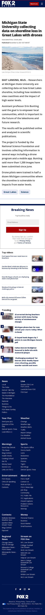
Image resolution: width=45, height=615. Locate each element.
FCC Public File (26, 495)
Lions (23, 453)
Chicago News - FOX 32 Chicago (8, 543)
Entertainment (9, 475)
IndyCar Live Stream (28, 558)
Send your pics (7, 421)
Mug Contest (7, 453)
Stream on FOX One (26, 538)
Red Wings (24, 467)
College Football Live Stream (27, 546)
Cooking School (8, 458)
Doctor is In (6, 467)
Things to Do (7, 407)
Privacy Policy (25, 241)
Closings (24, 421)
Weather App (25, 424)
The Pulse (5, 387)
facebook (16, 589)
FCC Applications (27, 498)
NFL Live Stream (27, 542)
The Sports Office (27, 447)
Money (24, 514)
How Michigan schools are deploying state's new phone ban (15, 278)
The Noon (5, 450)
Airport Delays (26, 432)
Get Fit (4, 461)
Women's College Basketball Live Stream (27, 569)
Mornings (7, 444)
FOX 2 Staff (25, 479)
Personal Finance (27, 518)
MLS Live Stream (27, 577)
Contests (5, 487)
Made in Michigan (8, 393)
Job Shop (24, 490)
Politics (4, 412)
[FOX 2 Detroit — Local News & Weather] (8, 3)
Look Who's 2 (7, 432)
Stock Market (26, 523)
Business (5, 404)
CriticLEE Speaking (8, 482)
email (29, 589)
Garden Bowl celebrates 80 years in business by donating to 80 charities (15, 267)
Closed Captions (27, 501)
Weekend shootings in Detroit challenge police (13, 288)
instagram (25, 589)
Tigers (23, 464)
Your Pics (6, 418)
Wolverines (25, 456)
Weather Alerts (26, 427)
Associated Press (7, 40)
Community (25, 493)
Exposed (5, 530)
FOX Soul (24, 392)
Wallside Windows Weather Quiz (8, 519)
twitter (20, 589)
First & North (25, 450)
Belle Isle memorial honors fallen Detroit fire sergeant (14, 298)
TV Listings (6, 484)
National (5, 401)
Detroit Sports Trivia (9, 429)
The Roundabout (8, 395)
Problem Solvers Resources (27, 505)
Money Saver (7, 464)
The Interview (7, 398)
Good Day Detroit (8, 447)
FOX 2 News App (27, 487)
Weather (25, 418)
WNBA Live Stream (28, 574)
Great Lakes (18, 40)
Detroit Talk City (8, 390)
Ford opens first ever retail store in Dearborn (14, 257)
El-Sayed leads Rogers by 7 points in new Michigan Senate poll (28, 339)
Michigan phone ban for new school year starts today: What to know (28, 329)
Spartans (24, 458)
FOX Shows (6, 479)
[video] (37, 258)
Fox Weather (25, 435)
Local (4, 384)
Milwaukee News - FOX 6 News (9, 548)
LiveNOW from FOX (28, 389)
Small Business (26, 526)
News (5, 381)
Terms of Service (24, 243)
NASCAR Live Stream (25, 554)
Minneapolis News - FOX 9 (9, 553)
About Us (25, 475)
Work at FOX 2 (26, 484)
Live (23, 381)
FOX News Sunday (9, 409)
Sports (24, 444)
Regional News (6, 538)
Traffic (23, 430)
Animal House (26, 438)
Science (24, 192)
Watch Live (34, 4)
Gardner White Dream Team (7, 524)
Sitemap (24, 509)
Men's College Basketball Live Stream (26, 562)
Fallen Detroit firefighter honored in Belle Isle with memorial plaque (26, 350)
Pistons (23, 461)
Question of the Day (8, 425)
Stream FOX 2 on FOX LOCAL (27, 385)
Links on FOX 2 (7, 469)
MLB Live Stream (27, 550)
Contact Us (25, 482)
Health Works (7, 456)
